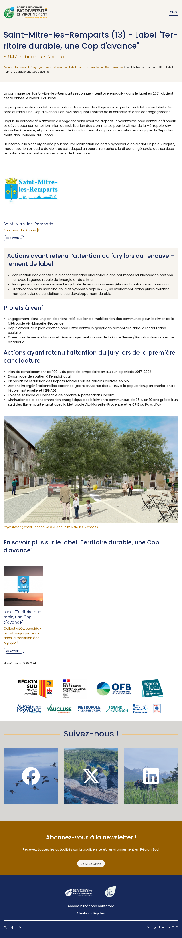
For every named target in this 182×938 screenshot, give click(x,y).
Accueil (8, 67)
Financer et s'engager (29, 67)
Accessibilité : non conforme (91, 906)
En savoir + (14, 238)
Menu (173, 12)
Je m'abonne (91, 863)
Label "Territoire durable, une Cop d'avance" (96, 67)
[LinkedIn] (151, 776)
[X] (91, 776)
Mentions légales (91, 913)
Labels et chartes (56, 67)
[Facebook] (31, 776)
